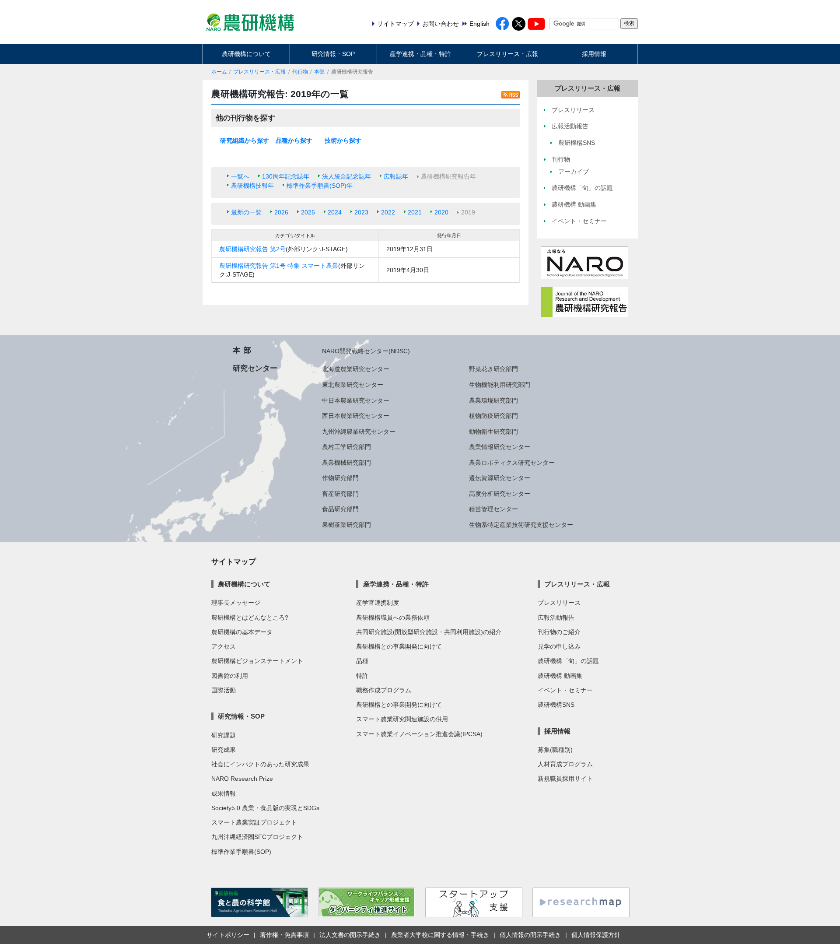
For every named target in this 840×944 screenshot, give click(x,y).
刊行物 (300, 71)
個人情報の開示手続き (530, 934)
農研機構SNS (556, 704)
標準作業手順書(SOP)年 (320, 185)
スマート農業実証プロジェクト (254, 822)
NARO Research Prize (242, 778)
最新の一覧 (246, 212)
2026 (281, 212)
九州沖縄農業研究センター (359, 431)
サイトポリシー (227, 934)
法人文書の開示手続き (350, 934)
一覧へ (240, 176)
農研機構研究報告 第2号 (252, 249)
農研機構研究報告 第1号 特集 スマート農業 (278, 265)
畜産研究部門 (340, 493)
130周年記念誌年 (285, 176)
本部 (319, 71)
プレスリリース (559, 602)
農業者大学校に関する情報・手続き (440, 934)
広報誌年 (396, 176)
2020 (441, 212)
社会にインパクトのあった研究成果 (260, 764)
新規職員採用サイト (565, 778)
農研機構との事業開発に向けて (399, 646)
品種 (362, 660)
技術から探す (343, 140)
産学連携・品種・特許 (420, 53)
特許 (362, 675)
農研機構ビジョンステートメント (257, 660)
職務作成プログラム (383, 690)
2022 (388, 212)
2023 (361, 212)
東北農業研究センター (352, 384)
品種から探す (294, 140)
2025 (308, 212)
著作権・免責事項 (284, 934)
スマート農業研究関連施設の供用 (402, 719)
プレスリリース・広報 (507, 53)
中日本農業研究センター (355, 400)
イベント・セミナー (565, 690)
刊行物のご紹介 (559, 631)
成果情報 (223, 793)
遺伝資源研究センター (499, 477)
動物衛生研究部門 (493, 431)
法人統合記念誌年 (346, 176)
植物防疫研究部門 (493, 415)
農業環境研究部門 (493, 400)
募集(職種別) (555, 749)
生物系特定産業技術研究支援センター (521, 524)
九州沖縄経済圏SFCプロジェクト (257, 836)
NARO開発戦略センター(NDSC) (366, 350)
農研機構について (246, 53)
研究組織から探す (244, 140)
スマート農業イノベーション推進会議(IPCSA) (419, 733)
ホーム (219, 71)
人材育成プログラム (565, 764)
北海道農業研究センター (355, 368)
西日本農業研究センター (355, 415)
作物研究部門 (340, 477)
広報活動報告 (556, 617)
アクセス (223, 646)
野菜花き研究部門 (493, 368)
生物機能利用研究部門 (499, 384)
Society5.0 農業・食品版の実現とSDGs (265, 807)
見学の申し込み (559, 646)
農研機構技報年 (252, 185)
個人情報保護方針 (595, 934)
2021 (415, 212)
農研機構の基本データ (242, 631)
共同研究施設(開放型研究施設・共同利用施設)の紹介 (428, 631)
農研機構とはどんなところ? (249, 617)
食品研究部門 (340, 508)
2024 (335, 212)
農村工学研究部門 (346, 446)
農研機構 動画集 (560, 675)
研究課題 (223, 735)
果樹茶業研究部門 (346, 524)
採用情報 (594, 53)
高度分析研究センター (499, 493)
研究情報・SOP (333, 53)
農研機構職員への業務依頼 (393, 617)
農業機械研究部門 (346, 462)
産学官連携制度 (377, 602)
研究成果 (223, 749)
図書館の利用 (229, 675)
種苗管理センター (493, 508)
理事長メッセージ (235, 602)
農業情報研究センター (499, 446)
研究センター (255, 368)
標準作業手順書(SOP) (241, 851)
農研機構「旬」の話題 (568, 660)
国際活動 (223, 690)
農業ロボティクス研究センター (512, 462)
